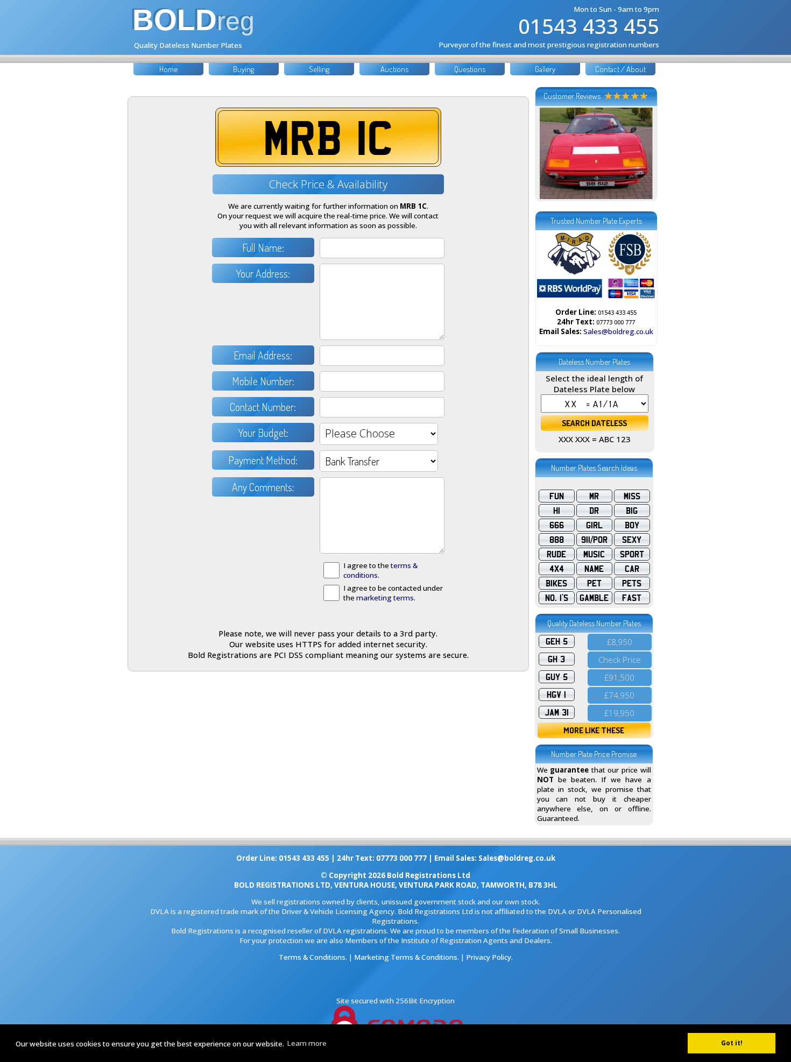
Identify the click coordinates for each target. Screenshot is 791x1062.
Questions (469, 69)
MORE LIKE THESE (593, 730)
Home (168, 69)
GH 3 (556, 659)
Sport (632, 554)
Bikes (556, 583)
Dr (594, 510)
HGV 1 (556, 694)
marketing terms (385, 598)
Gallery (545, 69)
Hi (556, 510)
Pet (594, 583)
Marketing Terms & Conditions (405, 957)
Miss (632, 496)
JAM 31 (557, 712)
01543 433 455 (588, 26)
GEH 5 (557, 641)
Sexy (631, 539)
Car (632, 568)
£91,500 (619, 677)
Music (594, 554)
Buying (243, 69)
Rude (556, 554)
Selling (319, 69)
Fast (631, 597)
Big (632, 510)
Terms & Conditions (312, 957)
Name (594, 568)
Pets (631, 583)
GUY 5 (557, 676)
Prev (551, 153)
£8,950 (619, 641)
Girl (594, 525)
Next (641, 153)
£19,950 (619, 712)
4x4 (556, 568)
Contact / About (620, 69)
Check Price (619, 659)
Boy (632, 525)
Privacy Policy (488, 957)
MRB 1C (328, 137)
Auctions (394, 69)
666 (556, 525)
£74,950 (619, 695)
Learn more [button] (307, 1043)
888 (556, 539)
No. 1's (556, 597)
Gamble (594, 597)
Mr (594, 496)
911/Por (594, 539)
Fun (556, 496)
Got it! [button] (732, 1042)
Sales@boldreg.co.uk (618, 331)
